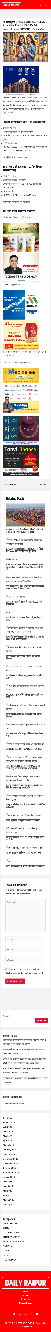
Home (25, 1291)
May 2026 (7, 1136)
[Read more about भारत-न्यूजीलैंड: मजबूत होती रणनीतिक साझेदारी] (24, 815)
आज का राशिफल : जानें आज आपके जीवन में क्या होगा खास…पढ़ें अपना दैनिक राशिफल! (25, 588)
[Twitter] (14, 1314)
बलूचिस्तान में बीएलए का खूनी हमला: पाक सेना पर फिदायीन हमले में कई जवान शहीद (24, 787)
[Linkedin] (20, 1314)
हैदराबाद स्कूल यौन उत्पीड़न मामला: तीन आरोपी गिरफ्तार (23, 657)
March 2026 (8, 1145)
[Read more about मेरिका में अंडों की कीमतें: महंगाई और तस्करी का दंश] (25, 744)
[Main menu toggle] (46, 5)
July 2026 (7, 1127)
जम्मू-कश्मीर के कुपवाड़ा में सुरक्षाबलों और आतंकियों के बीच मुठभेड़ (25, 806)
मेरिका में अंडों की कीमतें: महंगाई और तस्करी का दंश (24, 749)
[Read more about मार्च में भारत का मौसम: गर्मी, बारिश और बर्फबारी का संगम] (25, 668)
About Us (25, 1295)
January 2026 (9, 1154)
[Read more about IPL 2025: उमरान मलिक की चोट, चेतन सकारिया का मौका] (25, 688)
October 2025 (9, 1168)
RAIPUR (6, 1250)
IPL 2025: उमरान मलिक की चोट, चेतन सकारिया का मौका (24, 696)
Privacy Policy (25, 1303)
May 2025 (7, 1191)
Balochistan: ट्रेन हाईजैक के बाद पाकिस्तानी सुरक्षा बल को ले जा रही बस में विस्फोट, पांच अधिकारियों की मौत (24, 567)
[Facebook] (31, 1314)
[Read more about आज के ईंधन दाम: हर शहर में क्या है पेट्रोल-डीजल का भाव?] (8, 612)
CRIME (6, 1228)
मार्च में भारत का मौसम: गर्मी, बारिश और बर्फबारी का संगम (24, 677)
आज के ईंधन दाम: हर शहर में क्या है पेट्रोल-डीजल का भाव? (24, 619)
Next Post (44, 484)
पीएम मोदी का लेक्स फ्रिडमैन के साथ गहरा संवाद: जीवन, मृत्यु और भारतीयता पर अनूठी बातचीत (23, 767)
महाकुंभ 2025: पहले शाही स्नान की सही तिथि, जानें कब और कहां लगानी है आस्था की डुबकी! (24, 531)
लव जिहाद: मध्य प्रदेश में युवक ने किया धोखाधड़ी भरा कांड (24, 735)
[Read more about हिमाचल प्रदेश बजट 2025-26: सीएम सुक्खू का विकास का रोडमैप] (25, 830)
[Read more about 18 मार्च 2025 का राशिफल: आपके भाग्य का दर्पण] (24, 847)
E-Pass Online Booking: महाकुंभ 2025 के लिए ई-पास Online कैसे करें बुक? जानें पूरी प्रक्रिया (25, 550)
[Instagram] (25, 1314)
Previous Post (8, 484)
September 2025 (11, 1172)
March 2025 (8, 1200)
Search (6, 1016)
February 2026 (9, 1150)
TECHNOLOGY (9, 1260)
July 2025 (7, 1181)
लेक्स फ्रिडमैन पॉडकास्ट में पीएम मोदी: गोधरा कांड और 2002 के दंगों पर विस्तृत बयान (25, 638)
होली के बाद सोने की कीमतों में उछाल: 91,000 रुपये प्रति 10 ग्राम (24, 603)
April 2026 (7, 1140)
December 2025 (10, 1159)
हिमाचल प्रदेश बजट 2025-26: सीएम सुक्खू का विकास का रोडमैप (25, 838)
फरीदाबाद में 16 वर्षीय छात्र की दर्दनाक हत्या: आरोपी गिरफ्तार (24, 715)
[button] (40, 4)
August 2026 (9, 1122)
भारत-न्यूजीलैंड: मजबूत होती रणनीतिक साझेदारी (23, 820)
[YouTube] (37, 1314)
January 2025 (9, 1204)
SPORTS (7, 1255)
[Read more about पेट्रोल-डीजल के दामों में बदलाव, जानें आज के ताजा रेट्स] (8, 861)
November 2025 (10, 1163)
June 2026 (8, 1131)
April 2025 (7, 1195)
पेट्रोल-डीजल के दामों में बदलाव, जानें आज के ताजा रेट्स (25, 866)
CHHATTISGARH (11, 1223)
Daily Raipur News (11, 1232)
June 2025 (8, 1186)
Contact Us (25, 1299)
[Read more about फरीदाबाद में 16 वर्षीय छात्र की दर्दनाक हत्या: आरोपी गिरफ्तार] (25, 707)
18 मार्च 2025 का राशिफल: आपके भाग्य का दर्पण (23, 853)
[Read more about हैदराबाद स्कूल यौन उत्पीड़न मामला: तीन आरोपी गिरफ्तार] (25, 649)
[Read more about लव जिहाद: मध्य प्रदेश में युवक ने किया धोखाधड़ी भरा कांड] (25, 726)
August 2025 (9, 1177)
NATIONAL (26, 29)
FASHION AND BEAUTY (13, 1241)
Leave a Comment (11, 29)
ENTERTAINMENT (11, 1237)
